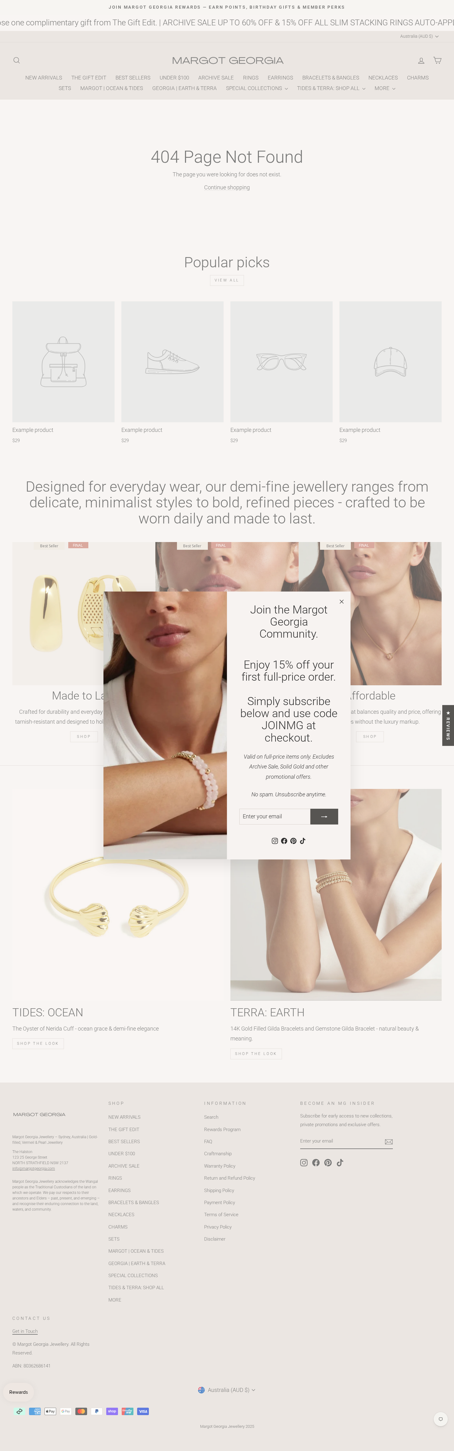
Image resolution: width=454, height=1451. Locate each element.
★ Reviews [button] (448, 725)
